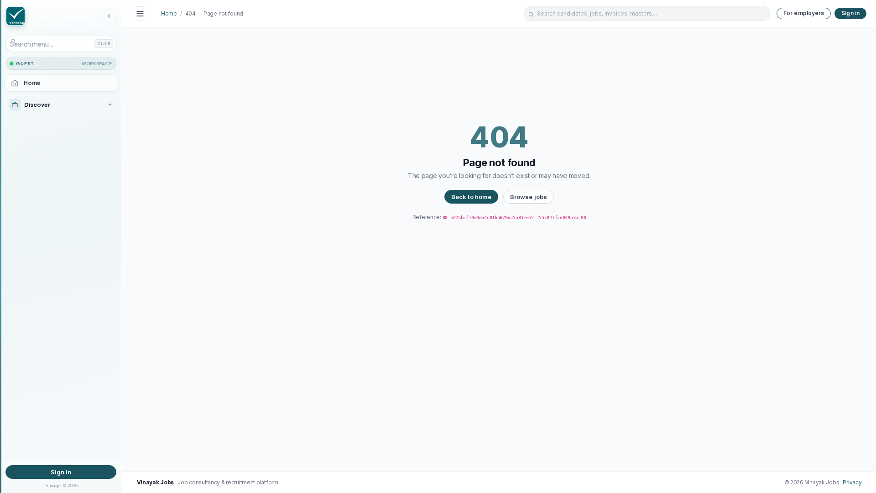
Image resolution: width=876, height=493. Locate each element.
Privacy (51, 485)
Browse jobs (528, 196)
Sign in (61, 472)
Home (169, 13)
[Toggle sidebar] (140, 13)
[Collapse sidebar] (109, 16)
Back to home (471, 196)
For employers (803, 13)
